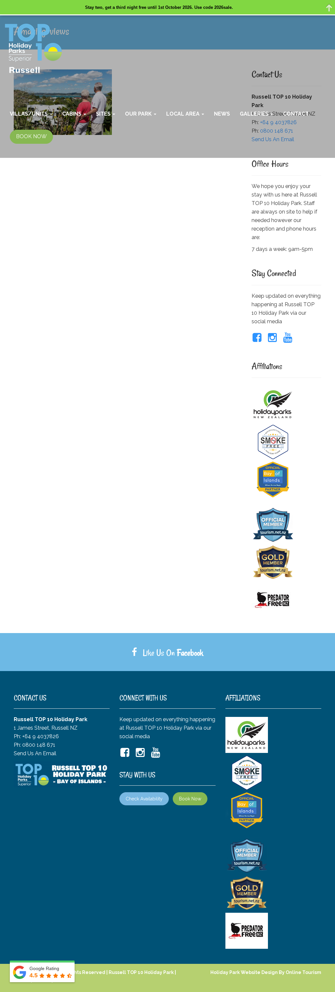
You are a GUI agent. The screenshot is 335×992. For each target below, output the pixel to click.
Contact (296, 114)
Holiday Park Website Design (244, 972)
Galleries (255, 114)
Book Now (190, 798)
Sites (104, 114)
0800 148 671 (38, 745)
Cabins (72, 114)
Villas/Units (29, 114)
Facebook (190, 652)
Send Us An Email (35, 753)
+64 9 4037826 (40, 736)
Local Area (183, 114)
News (222, 114)
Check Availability (144, 798)
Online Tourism (303, 972)
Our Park (139, 114)
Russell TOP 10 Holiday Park (141, 972)
